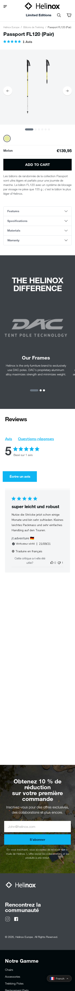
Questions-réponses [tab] (36, 438)
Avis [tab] (8, 438)
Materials (13, 230)
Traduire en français (28, 551)
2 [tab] (36, 129)
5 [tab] (46, 129)
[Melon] (7, 138)
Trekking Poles (14, 983)
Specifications (17, 221)
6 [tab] (49, 129)
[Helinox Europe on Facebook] (16, 918)
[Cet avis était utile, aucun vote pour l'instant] (51, 562)
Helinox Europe (11, 27)
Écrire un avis (20, 476)
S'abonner (37, 839)
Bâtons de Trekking (33, 27)
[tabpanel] (37, 87)
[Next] (67, 90)
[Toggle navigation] (6, 6)
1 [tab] (29, 129)
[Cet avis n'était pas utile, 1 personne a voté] (59, 562)
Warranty (13, 240)
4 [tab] (42, 129)
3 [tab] (39, 129)
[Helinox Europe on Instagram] (7, 918)
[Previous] (7, 90)
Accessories (12, 976)
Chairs (9, 969)
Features (13, 211)
